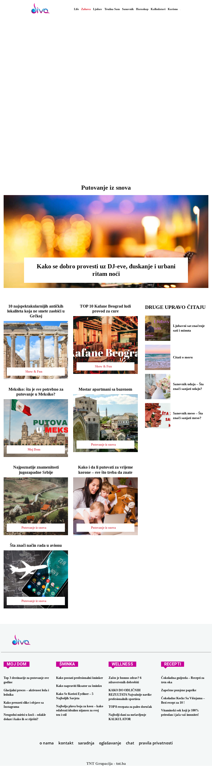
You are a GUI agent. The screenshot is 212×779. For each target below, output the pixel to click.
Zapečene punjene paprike (178, 690)
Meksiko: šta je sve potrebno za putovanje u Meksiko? (36, 391)
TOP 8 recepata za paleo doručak (130, 707)
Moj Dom (34, 449)
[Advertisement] (106, 105)
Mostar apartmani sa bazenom (105, 389)
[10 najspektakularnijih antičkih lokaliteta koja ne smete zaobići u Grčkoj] (36, 350)
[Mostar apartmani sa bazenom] (105, 423)
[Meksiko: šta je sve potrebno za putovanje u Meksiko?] (36, 428)
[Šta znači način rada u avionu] (36, 579)
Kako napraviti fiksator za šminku (79, 686)
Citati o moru (183, 357)
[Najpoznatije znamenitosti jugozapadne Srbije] (36, 506)
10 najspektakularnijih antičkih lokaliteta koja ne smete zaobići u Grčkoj (36, 311)
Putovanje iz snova (103, 444)
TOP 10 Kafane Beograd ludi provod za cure (105, 308)
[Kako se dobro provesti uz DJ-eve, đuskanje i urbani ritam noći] (106, 241)
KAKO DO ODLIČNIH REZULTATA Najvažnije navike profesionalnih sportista (130, 694)
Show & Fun (33, 371)
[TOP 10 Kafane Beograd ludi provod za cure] (105, 345)
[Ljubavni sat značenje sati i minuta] (157, 328)
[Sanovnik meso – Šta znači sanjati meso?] (157, 415)
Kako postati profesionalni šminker (79, 678)
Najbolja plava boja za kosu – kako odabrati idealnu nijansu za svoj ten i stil (79, 710)
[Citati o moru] (157, 357)
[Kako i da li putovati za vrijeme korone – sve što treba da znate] (105, 506)
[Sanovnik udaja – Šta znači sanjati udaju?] (157, 386)
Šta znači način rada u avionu (36, 545)
